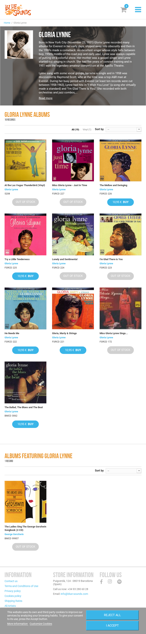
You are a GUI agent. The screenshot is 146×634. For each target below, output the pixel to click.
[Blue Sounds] (18, 10)
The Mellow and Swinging (113, 185)
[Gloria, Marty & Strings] (73, 308)
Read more (45, 98)
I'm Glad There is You (111, 259)
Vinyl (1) (87, 129)
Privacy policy (13, 591)
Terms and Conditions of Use (21, 586)
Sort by (99, 129)
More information (17, 623)
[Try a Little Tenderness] (25, 234)
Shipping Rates (13, 600)
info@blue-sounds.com (74, 593)
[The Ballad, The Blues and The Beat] (25, 382)
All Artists (10, 605)
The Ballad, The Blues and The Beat (24, 407)
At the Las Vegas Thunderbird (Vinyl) (25, 185)
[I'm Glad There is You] (120, 234)
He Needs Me (12, 333)
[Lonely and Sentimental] (73, 234)
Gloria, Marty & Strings (64, 333)
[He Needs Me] (25, 308)
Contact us (11, 581)
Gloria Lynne (11, 189)
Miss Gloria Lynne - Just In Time (69, 185)
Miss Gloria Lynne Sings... (114, 333)
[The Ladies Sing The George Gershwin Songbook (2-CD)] (25, 502)
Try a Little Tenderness (17, 259)
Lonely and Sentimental (64, 259)
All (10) (75, 129)
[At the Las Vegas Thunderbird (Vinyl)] (25, 160)
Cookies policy (13, 595)
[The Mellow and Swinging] (120, 160)
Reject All (112, 615)
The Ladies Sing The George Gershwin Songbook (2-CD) (25, 528)
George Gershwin (14, 534)
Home (7, 22)
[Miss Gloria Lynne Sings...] (120, 308)
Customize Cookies (41, 623)
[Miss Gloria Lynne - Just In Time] (73, 160)
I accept (112, 625)
